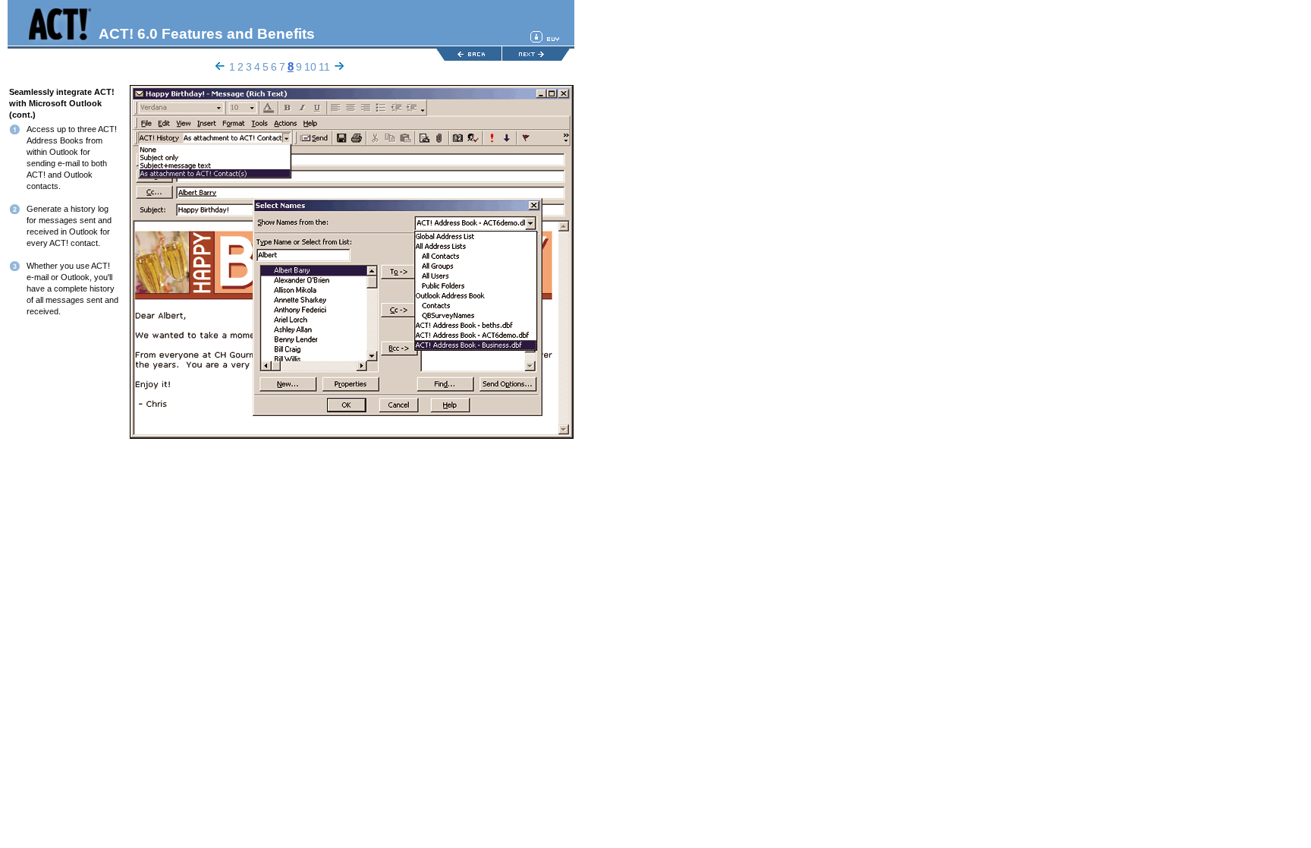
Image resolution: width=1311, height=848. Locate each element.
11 (324, 67)
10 (310, 67)
